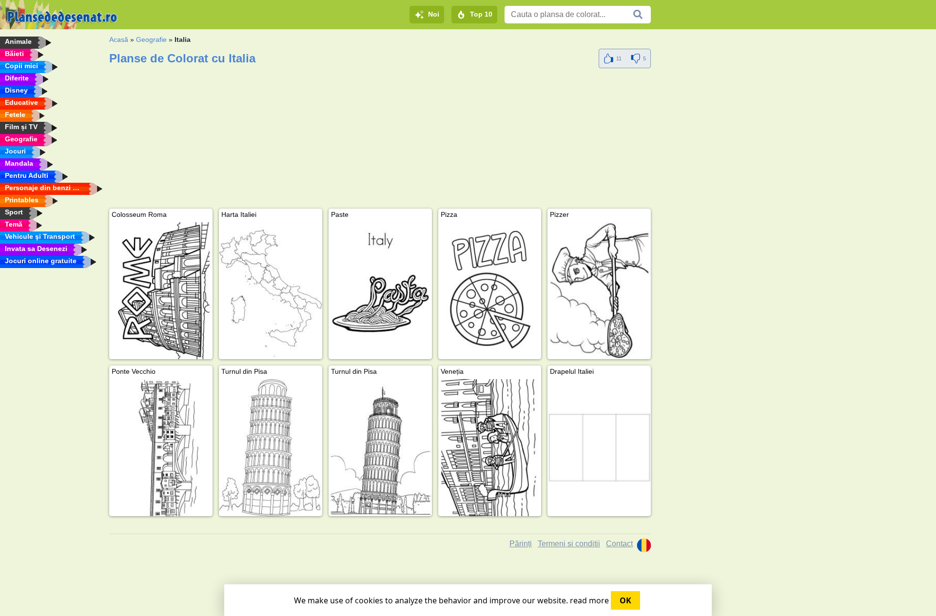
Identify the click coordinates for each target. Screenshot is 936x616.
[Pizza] (490, 290)
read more (589, 600)
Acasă (118, 39)
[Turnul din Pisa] (270, 447)
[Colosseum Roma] (161, 290)
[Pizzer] (599, 290)
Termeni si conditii (569, 543)
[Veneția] (490, 447)
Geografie (151, 39)
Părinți (520, 543)
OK (625, 600)
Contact (619, 543)
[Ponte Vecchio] (161, 447)
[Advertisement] (380, 140)
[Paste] (380, 290)
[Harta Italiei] (270, 290)
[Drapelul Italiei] (599, 447)
